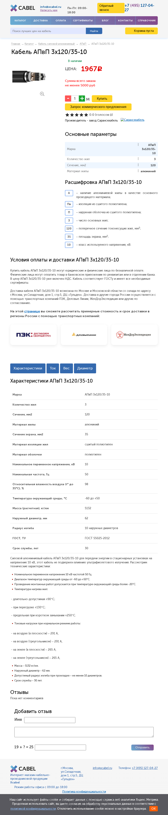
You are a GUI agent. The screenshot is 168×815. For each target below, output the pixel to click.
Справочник (147, 20)
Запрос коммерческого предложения (98, 107)
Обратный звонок (106, 8)
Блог (105, 20)
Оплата (61, 20)
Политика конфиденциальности (84, 791)
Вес (66, 368)
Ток (53, 368)
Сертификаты (83, 20)
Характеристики (28, 368)
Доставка (40, 20)
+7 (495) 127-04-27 (145, 768)
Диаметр (85, 368)
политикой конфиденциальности (33, 808)
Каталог (20, 20)
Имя (18, 719)
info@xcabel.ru (50, 7)
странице (32, 311)
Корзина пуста (143, 31)
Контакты (125, 20)
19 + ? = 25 (23, 747)
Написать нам (48, 10)
